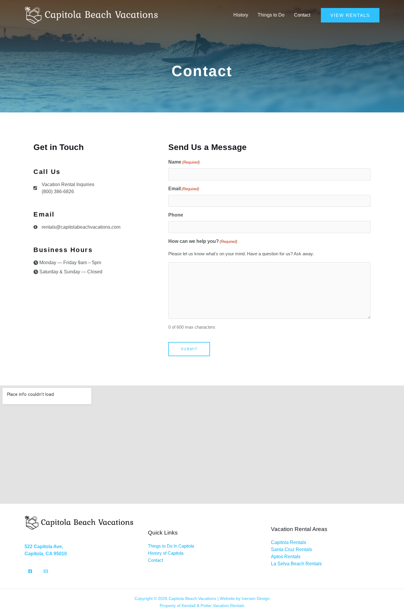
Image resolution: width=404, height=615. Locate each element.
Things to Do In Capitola (171, 545)
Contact (302, 14)
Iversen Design (256, 598)
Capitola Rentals (288, 542)
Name (184, 161)
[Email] (45, 571)
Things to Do (271, 14)
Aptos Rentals (285, 556)
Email (183, 188)
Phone (175, 214)
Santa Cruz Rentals (291, 549)
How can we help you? (202, 241)
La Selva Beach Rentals (296, 563)
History (240, 14)
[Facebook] (30, 571)
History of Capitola (165, 553)
